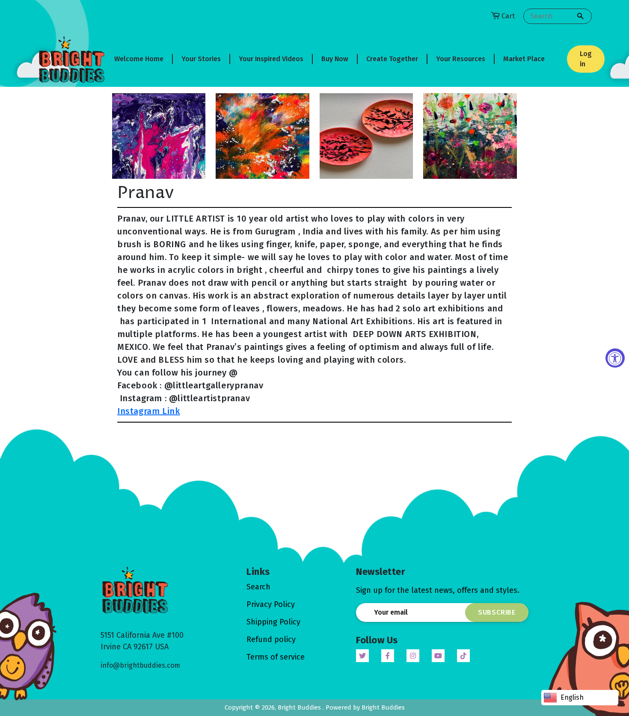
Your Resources (460, 59)
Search (258, 587)
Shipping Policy (273, 622)
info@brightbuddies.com (140, 665)
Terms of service (275, 657)
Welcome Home (138, 59)
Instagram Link (148, 411)
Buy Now (334, 59)
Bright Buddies (300, 707)
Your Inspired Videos (271, 59)
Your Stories (201, 59)
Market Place (524, 59)
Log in (586, 59)
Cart (508, 16)
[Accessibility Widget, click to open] (615, 358)
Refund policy (271, 639)
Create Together (392, 59)
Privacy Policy (270, 604)
